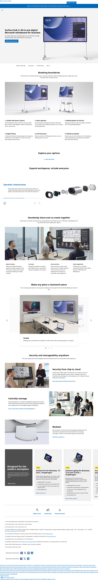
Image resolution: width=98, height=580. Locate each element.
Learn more (66, 6)
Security (7, 574)
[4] (5, 529)
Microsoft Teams (64, 570)
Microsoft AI (3, 570)
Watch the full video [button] (11, 41)
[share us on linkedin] (28, 559)
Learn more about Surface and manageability (21, 408)
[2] (5, 524)
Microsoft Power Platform (45, 572)
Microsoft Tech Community (17, 572)
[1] (5, 521)
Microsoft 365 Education (6, 569)
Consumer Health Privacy (7, 579)
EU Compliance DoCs (92, 572)
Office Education (18, 569)
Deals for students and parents (50, 569)
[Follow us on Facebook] (21, 553)
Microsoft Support (48, 533)
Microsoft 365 (58, 565)
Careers (73, 572)
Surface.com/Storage (12, 531)
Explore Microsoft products (69, 565)
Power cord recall (60, 513)
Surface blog (47, 513)
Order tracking (32, 567)
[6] (5, 536)
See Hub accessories (58, 437)
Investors (2, 574)
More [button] (47, 65)
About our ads (51, 579)
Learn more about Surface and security (63, 381)
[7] (5, 539)
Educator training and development (32, 569)
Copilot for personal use (47, 565)
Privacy (22, 579)
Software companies (57, 572)
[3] (5, 527)
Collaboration (40, 65)
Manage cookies (28, 579)
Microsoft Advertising (42, 570)
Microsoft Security (12, 570)
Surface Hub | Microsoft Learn (28, 541)
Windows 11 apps (82, 565)
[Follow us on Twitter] (25, 553)
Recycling (38, 567)
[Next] (39, 203)
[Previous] (35, 203)
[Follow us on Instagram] (28, 553)
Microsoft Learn (52, 536)
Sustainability (13, 574)
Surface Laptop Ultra (20, 565)
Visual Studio (67, 572)
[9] (5, 544)
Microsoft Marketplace (31, 572)
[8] (5, 541)
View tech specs (49, 159)
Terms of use (36, 579)
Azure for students (65, 569)
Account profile (91, 565)
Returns (25, 567)
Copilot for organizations (33, 565)
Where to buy (37, 513)
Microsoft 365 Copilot (54, 570)
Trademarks (44, 579)
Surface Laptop (11, 565)
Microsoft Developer (75, 570)
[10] (6, 547)
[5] (5, 533)
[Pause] (5, 203)
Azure (18, 570)
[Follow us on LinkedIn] (32, 553)
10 (58, 433)
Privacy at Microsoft (81, 572)
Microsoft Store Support (16, 567)
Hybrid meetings (21, 65)
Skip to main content (5, 1)
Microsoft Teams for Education (88, 567)
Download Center (5, 567)
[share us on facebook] (21, 559)
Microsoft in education (61, 567)
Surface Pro (3, 565)
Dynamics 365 (24, 570)
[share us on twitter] (25, 559)
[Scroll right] (96, 475)
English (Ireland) (4, 575)
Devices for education (73, 567)
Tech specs (31, 65)
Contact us (17, 579)
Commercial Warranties (48, 567)
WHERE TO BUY (71, 3)
